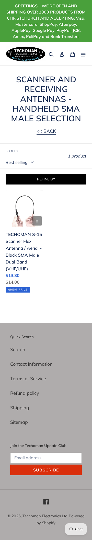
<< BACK (46, 131)
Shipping (19, 408)
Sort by (12, 151)
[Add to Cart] (37, 221)
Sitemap (19, 422)
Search (17, 349)
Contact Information (31, 364)
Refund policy (24, 393)
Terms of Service (28, 378)
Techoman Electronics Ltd (44, 515)
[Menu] (83, 54)
